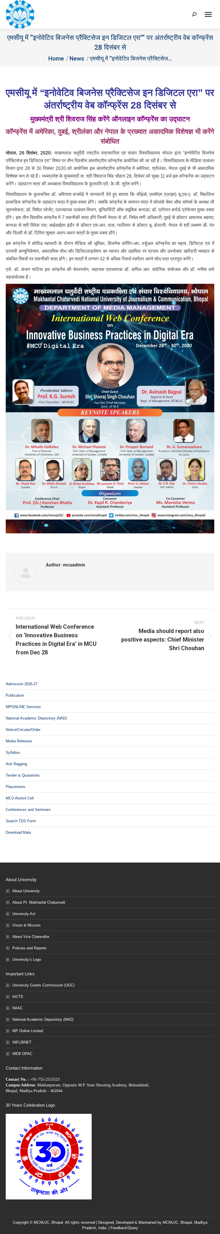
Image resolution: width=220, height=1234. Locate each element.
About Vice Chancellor (30, 936)
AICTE (17, 996)
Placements (15, 787)
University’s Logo (26, 959)
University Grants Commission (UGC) (43, 985)
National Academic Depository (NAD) (36, 718)
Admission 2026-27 (22, 684)
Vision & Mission (26, 925)
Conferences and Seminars (28, 809)
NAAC (17, 1008)
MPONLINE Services (23, 707)
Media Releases (19, 741)
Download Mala (18, 832)
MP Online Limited (27, 1031)
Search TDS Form (21, 821)
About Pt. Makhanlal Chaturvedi (38, 902)
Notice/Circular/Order (23, 729)
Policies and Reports (29, 948)
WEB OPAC (22, 1054)
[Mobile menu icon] (208, 14)
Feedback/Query (124, 1228)
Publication (15, 695)
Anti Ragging (16, 764)
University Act (24, 914)
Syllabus (13, 752)
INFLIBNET (22, 1042)
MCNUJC (170, 1222)
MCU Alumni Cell (20, 798)
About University (26, 891)
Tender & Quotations (23, 775)
